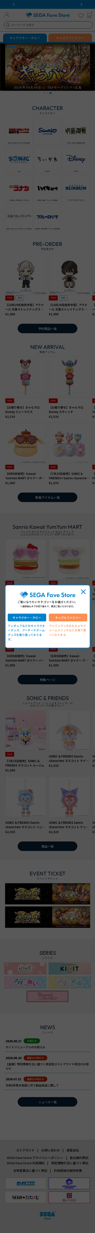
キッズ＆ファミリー (68, 617)
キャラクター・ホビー (27, 617)
